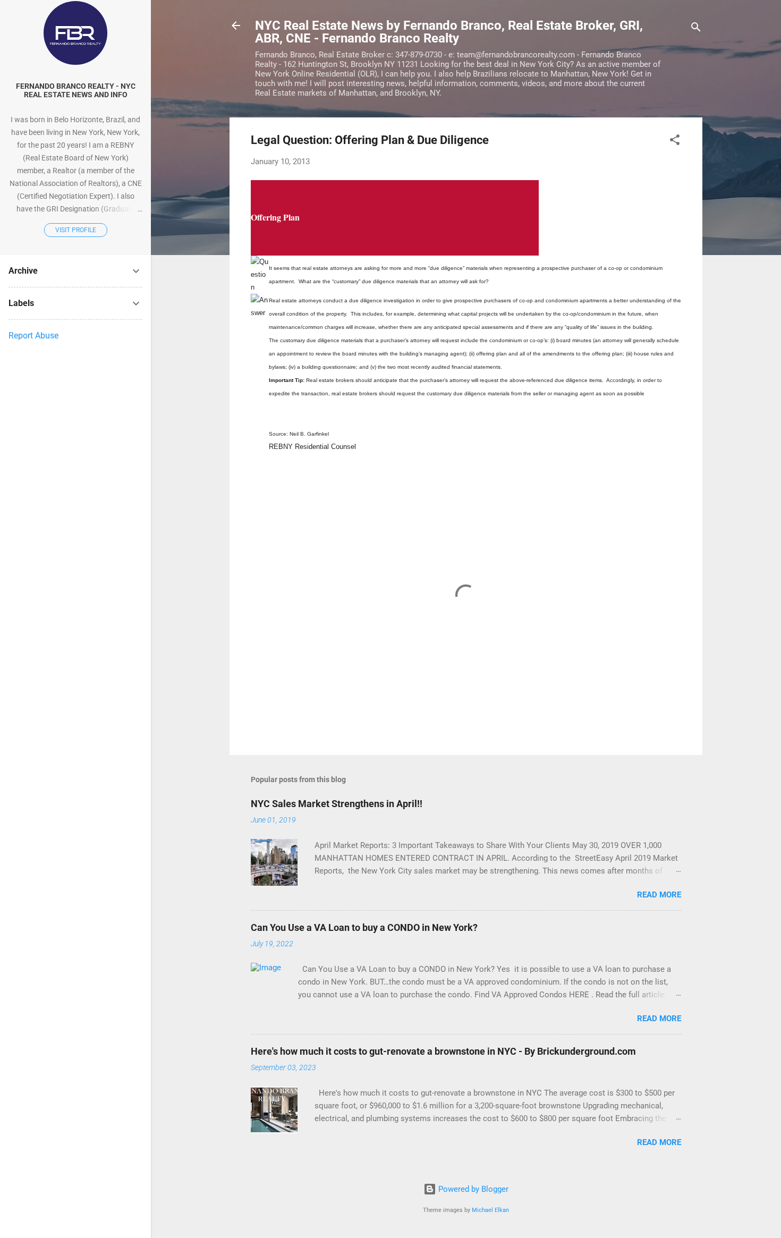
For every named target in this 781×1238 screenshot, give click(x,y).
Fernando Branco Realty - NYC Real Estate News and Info (75, 90)
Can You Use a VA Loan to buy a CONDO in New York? (364, 927)
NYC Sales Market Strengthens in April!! (336, 803)
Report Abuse (33, 335)
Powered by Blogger (472, 1189)
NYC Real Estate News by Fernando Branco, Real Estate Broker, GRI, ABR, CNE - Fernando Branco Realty (449, 32)
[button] (674, 141)
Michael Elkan (490, 1210)
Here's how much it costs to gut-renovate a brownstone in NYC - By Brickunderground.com (443, 1051)
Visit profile (75, 230)
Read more (659, 895)
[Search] (696, 29)
